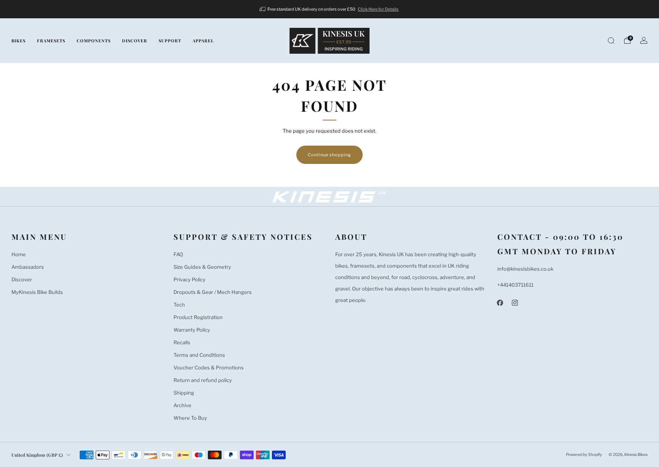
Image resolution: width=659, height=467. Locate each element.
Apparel (203, 40)
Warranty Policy (192, 330)
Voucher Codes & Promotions (209, 367)
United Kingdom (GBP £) (37, 455)
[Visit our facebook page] (500, 302)
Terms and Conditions (199, 355)
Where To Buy (190, 418)
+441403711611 (515, 285)
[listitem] (330, 9)
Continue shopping (329, 154)
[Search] (611, 40)
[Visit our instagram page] (515, 302)
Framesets (51, 40)
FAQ (178, 254)
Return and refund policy (203, 380)
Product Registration (198, 317)
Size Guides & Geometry (202, 267)
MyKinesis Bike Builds (37, 292)
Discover (134, 40)
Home (18, 254)
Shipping (184, 393)
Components (94, 40)
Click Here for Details (378, 9)
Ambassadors (27, 267)
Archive (182, 405)
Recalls (182, 342)
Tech (179, 305)
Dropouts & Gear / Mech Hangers (213, 292)
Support (170, 40)
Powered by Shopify (584, 454)
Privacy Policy (190, 279)
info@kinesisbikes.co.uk (525, 269)
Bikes (18, 40)
